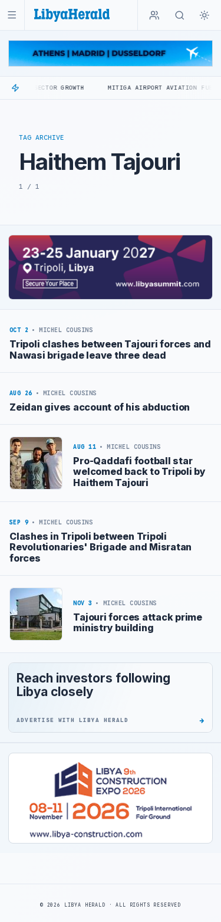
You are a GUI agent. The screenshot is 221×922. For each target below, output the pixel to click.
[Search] (180, 15)
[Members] (154, 15)
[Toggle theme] (204, 15)
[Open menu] (12, 15)
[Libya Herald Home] (72, 15)
